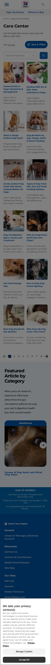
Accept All (24, 659)
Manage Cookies (24, 651)
